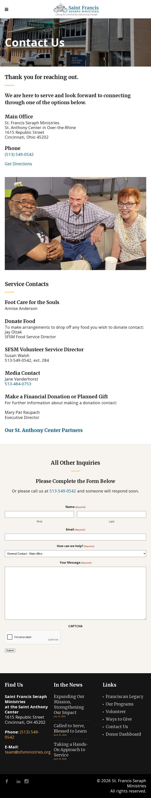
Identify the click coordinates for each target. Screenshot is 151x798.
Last (111, 521)
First (39, 521)
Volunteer (116, 711)
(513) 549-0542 (19, 154)
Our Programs (120, 704)
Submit (10, 650)
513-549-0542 (63, 491)
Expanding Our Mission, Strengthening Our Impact (69, 704)
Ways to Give (119, 719)
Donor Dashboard (123, 734)
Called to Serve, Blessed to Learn (70, 728)
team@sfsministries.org (28, 752)
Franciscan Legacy (124, 696)
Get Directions (18, 163)
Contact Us (117, 726)
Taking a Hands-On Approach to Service (71, 750)
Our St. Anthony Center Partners (44, 430)
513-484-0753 (18, 383)
